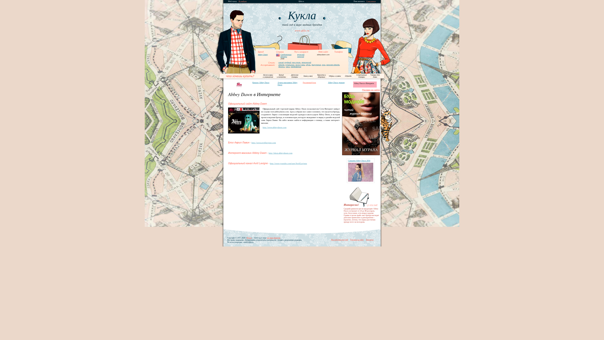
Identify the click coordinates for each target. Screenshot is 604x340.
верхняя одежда (332, 65)
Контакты (370, 240)
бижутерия (316, 65)
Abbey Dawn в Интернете (364, 83)
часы (288, 67)
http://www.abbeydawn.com (274, 127)
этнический (306, 62)
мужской (300, 55)
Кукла (249, 238)
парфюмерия (296, 67)
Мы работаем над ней (339, 240)
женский (300, 57)
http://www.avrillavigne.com (264, 143)
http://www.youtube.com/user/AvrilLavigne (288, 163)
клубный (287, 62)
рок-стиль (296, 62)
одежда (281, 65)
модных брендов (273, 238)
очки (323, 65)
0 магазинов (371, 1)
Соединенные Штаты (285, 56)
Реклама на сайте (371, 90)
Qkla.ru (301, 1)
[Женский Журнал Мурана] (361, 154)
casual (280, 62)
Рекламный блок (309, 83)
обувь (308, 65)
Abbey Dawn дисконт (336, 83)
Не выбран (243, 1)
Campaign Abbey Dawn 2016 (359, 161)
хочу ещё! (373, 205)
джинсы (281, 67)
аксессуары (300, 65)
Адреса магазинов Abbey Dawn (287, 84)
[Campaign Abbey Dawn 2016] (360, 181)
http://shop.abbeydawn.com (280, 153)
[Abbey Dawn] (239, 85)
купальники (289, 65)
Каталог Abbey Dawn (260, 83)
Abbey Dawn (263, 55)
